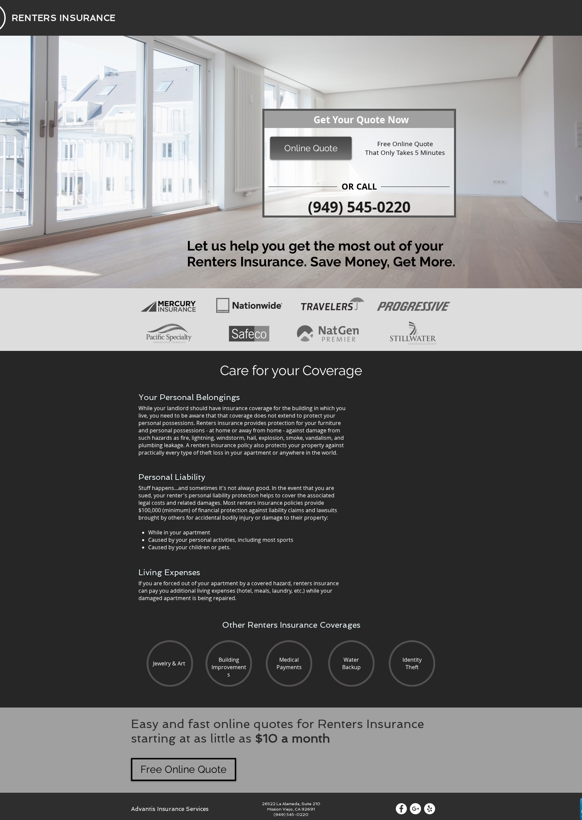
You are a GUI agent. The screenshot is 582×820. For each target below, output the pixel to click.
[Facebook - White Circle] (401, 808)
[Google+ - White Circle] (415, 808)
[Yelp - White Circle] (429, 808)
